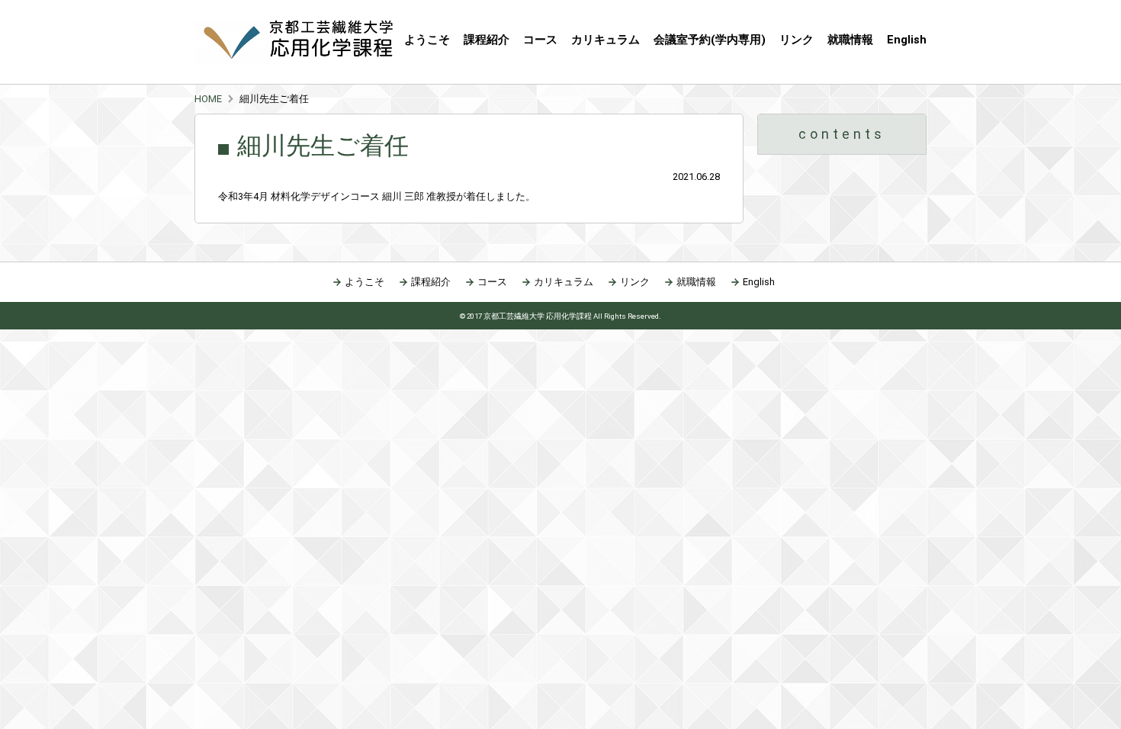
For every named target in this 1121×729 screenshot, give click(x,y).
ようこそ (427, 40)
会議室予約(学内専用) (710, 40)
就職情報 (850, 40)
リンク (796, 40)
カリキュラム (605, 40)
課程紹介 (486, 40)
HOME (208, 98)
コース (492, 281)
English (907, 40)
